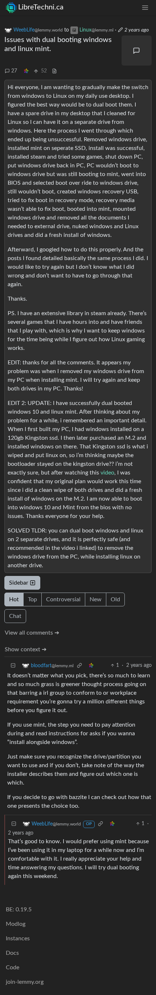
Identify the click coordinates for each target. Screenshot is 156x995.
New (96, 599)
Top (32, 599)
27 (14, 71)
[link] (26, 71)
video (107, 473)
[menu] (145, 7)
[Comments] (137, 50)
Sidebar (18, 583)
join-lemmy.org (25, 982)
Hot (14, 599)
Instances (18, 938)
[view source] (54, 71)
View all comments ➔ (32, 633)
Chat (15, 616)
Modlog (15, 924)
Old (115, 599)
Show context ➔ (25, 649)
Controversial (63, 599)
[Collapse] (13, 665)
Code (12, 967)
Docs (12, 953)
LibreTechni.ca (40, 7)
